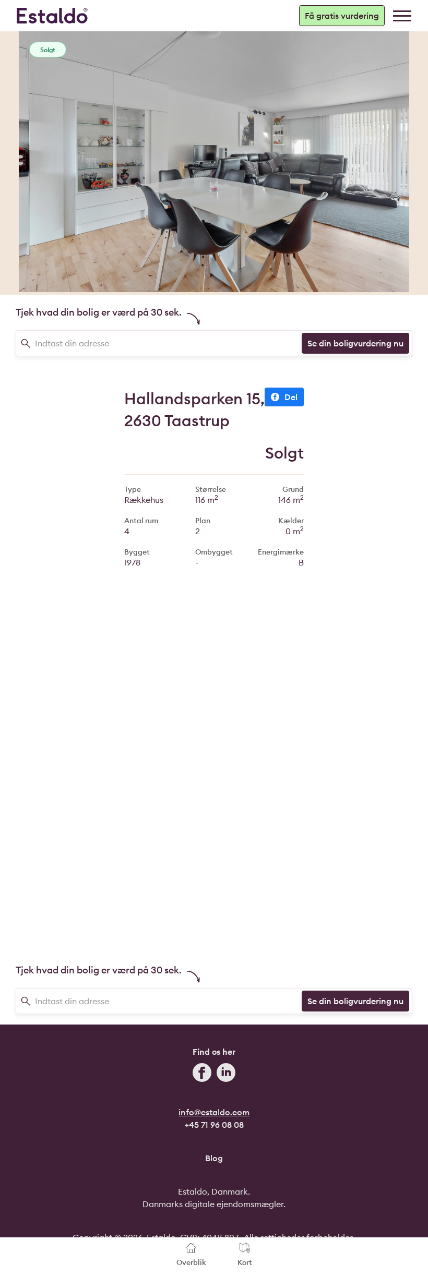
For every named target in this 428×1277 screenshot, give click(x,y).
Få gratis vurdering (342, 15)
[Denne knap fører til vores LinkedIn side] (226, 1074)
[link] (402, 16)
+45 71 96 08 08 (214, 1124)
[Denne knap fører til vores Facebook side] (202, 1074)
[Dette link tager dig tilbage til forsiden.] (52, 15)
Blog (214, 1158)
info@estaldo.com (214, 1112)
